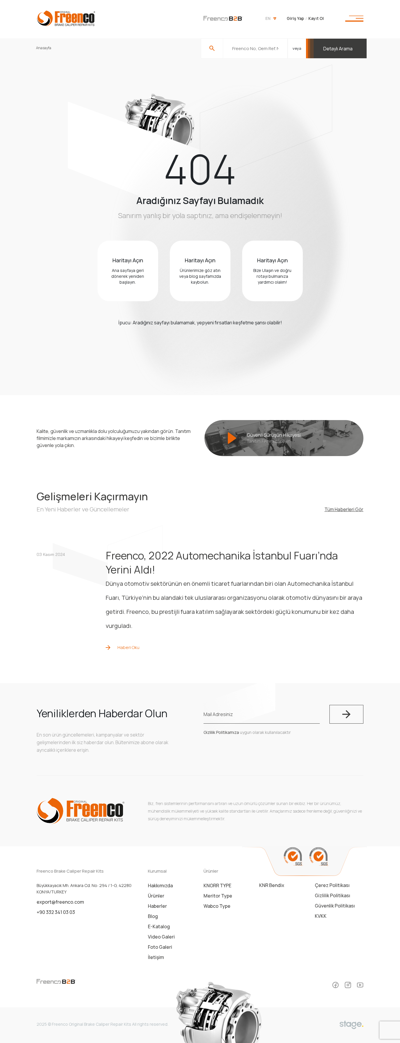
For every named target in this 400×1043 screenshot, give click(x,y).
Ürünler (156, 896)
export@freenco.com (60, 902)
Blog (153, 916)
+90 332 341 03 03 (56, 912)
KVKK (321, 916)
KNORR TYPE (217, 885)
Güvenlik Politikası (335, 905)
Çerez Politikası (332, 885)
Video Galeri (161, 937)
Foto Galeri (160, 947)
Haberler (157, 906)
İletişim (156, 957)
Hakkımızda (160, 885)
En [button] (268, 18)
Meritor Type (218, 896)
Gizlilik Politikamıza (221, 732)
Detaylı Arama (338, 48)
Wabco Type (217, 906)
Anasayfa (43, 47)
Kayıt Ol (316, 18)
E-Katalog (159, 926)
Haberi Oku (128, 647)
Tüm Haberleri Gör (343, 509)
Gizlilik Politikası (332, 895)
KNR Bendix (271, 885)
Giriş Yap (295, 18)
